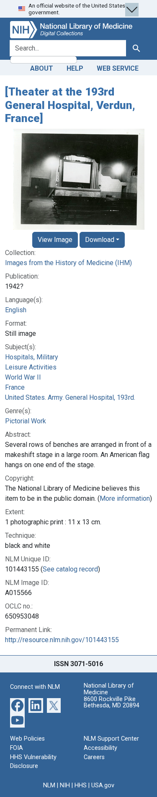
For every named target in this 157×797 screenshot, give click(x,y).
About (41, 68)
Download (99, 240)
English (15, 310)
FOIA (16, 748)
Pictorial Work (25, 421)
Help (75, 68)
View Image (55, 240)
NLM (49, 785)
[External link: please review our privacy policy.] (17, 705)
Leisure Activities (31, 367)
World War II (23, 377)
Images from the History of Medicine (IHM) (68, 263)
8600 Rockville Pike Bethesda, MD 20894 (111, 702)
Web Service (118, 68)
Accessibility (100, 748)
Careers (94, 757)
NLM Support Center (111, 738)
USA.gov (102, 785)
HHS (81, 785)
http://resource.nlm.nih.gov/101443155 (62, 640)
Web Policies (27, 738)
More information (125, 498)
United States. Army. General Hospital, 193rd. (70, 397)
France (15, 387)
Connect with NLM (35, 687)
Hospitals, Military (31, 357)
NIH (65, 785)
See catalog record (70, 569)
